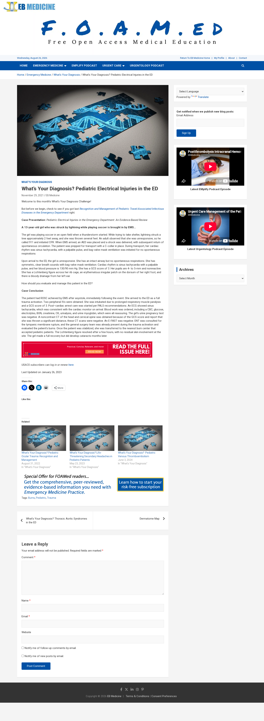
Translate (203, 97)
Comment (28, 557)
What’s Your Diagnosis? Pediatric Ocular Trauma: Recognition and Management (40, 456)
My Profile (219, 58)
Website (26, 632)
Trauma (51, 497)
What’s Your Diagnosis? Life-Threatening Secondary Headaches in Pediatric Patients (91, 456)
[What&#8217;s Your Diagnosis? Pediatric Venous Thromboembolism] (140, 438)
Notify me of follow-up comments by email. (50, 648)
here (71, 364)
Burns (31, 497)
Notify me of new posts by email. (44, 656)
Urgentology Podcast (147, 65)
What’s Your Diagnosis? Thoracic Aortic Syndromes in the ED (56, 520)
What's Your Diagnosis (37, 182)
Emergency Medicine (48, 65)
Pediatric (41, 497)
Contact (243, 58)
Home (24, 65)
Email (26, 616)
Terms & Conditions (137, 696)
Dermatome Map (149, 518)
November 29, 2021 (33, 195)
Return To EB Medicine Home (195, 58)
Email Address (185, 115)
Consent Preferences (164, 696)
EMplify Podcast (84, 65)
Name (26, 600)
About (231, 58)
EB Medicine (53, 195)
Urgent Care (111, 65)
